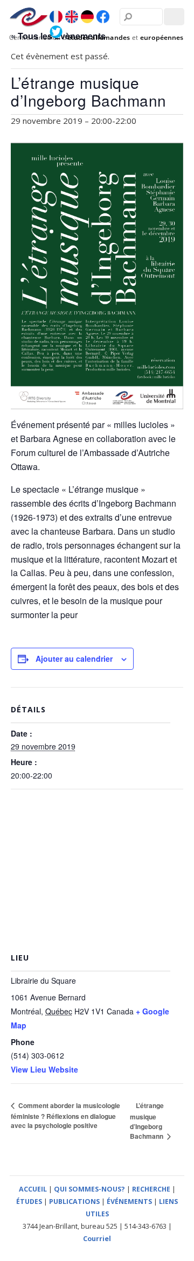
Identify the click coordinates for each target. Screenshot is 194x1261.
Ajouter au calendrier (74, 658)
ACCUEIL (33, 1189)
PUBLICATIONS (74, 1201)
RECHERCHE (151, 1189)
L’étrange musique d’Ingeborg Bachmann (147, 1121)
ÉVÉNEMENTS (129, 1201)
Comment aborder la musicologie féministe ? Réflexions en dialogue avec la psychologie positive (65, 1115)
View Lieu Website (44, 1069)
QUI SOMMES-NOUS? (89, 1189)
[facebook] (102, 17)
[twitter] (56, 31)
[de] (87, 17)
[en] (71, 17)
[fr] (56, 17)
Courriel (97, 1238)
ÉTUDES (29, 1201)
